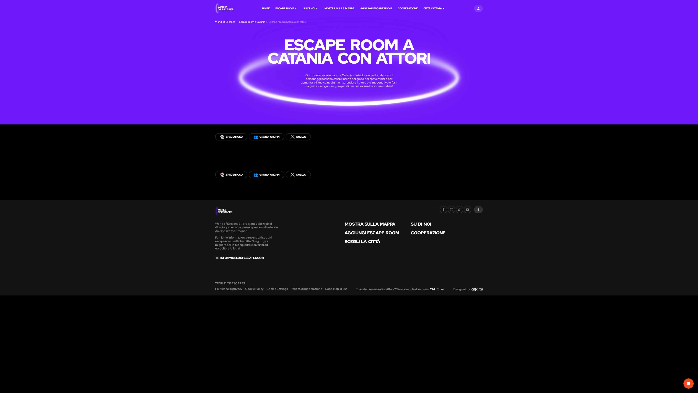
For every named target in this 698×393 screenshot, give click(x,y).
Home (266, 8)
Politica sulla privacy (228, 289)
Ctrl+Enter (437, 289)
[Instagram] (451, 209)
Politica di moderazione (306, 289)
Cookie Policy (254, 289)
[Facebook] (443, 209)
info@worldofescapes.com (242, 258)
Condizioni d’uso (336, 289)
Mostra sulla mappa (339, 8)
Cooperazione (408, 8)
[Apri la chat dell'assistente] (688, 383)
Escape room (284, 8)
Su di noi (309, 8)
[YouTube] (467, 209)
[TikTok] (459, 209)
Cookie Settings (277, 289)
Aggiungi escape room (376, 8)
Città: (433, 8)
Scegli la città (362, 241)
